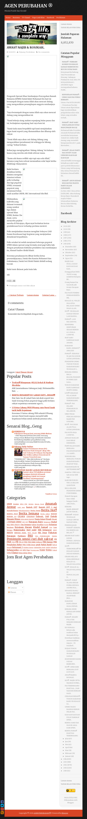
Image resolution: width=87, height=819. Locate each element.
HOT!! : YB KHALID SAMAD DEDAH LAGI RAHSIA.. (72, 313)
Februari (68, 753)
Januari (68, 756)
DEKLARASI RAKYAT (27, 519)
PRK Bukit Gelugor (35, 542)
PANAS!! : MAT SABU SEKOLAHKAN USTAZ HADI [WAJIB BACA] (70, 125)
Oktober (68, 253)
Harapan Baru (36, 521)
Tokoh (54, 550)
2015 (65, 244)
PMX (13, 542)
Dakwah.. (40, 516)
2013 (65, 762)
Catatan (13, 588)
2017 (65, 238)
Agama (16, 504)
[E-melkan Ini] (8, 281)
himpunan (47, 522)
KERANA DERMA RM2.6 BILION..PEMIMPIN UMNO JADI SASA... (72, 377)
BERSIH (54, 514)
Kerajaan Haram (23, 527)
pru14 (38, 545)
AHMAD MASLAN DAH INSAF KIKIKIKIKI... (72, 440)
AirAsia (30, 504)
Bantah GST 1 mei (48, 507)
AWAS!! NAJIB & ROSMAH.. (26, 47)
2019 (65, 232)
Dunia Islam (40, 519)
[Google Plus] (2, 809)
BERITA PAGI (12, 514)
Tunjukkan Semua (51, 494)
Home (8, 18)
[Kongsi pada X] (12, 281)
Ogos (67, 258)
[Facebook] (2, 802)
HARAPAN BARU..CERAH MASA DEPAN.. (71, 603)
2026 (65, 226)
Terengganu (34, 550)
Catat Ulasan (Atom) (24, 372)
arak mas (21, 507)
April (67, 747)
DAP (47, 516)
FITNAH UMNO (14, 522)
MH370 (10, 533)
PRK (25, 542)
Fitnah (48, 519)
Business (16, 18)
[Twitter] (2, 805)
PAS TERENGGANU (42, 536)
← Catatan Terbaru (15, 295)
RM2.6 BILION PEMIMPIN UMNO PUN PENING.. (73, 490)
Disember (69, 247)
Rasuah (9, 547)
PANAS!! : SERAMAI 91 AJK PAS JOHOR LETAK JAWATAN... (72, 356)
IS (20, 525)
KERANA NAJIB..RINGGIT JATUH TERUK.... (72, 509)
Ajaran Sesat (39, 504)
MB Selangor (45, 530)
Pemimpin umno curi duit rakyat (22, 286)
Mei (66, 744)
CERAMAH (30, 517)
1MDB (9, 504)
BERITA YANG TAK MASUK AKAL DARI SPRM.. (72, 725)
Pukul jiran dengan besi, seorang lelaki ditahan (33, 434)
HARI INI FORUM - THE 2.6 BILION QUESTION (72, 482)
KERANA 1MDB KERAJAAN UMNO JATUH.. (73, 611)
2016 (65, 241)
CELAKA (21, 516)
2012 (65, 765)
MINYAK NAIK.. (20, 533)
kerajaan (10, 527)
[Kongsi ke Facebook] (14, 281)
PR (17, 542)
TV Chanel (26, 18)
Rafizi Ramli (46, 545)
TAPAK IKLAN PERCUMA (70, 27)
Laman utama (33, 295)
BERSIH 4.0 (11, 517)
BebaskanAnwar (24, 510)
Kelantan (53, 525)
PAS (30, 535)
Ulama (14, 552)
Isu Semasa (26, 525)
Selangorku (13, 550)
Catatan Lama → (49, 295)
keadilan (40, 525)
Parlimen (22, 536)
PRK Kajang (48, 542)
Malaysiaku (19, 530)
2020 (65, 229)
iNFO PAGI (15, 525)
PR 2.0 (21, 542)
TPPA (9, 553)
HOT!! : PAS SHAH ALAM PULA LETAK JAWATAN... (72, 427)
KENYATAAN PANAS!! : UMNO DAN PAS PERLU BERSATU (71, 97)
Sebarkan (54, 547)
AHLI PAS (23, 504)
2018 (65, 235)
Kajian (33, 525)
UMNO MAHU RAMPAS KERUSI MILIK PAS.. (72, 709)
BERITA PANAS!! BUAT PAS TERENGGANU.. (71, 733)
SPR (20, 550)
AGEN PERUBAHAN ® (29, 6)
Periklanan (60, 18)
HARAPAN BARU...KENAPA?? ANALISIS (72, 348)
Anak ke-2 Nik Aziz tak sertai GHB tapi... (72, 474)
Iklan (8, 525)
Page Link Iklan (38, 18)
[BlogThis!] (10, 281)
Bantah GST (31, 507)
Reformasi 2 (17, 547)
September (69, 255)
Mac (66, 750)
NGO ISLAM (32, 533)
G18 (23, 522)
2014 (65, 759)
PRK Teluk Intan (28, 545)
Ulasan (13, 592)
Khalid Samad (40, 527)
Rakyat (54, 545)
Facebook (50, 18)
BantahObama (12, 511)
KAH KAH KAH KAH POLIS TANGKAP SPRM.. (72, 717)
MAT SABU (31, 530)
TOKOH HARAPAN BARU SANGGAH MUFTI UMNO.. (72, 387)
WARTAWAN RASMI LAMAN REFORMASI (33, 470)
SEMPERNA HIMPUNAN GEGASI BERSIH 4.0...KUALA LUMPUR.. (72, 330)
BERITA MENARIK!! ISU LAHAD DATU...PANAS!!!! (33, 395)
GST (26, 522)
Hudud (54, 522)
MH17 (55, 530)
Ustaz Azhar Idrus (25, 553)
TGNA (49, 550)
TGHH (42, 550)
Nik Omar (42, 533)
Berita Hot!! (49, 510)
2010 (65, 771)
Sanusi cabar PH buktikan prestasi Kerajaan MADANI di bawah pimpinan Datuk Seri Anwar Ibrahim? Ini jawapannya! (37, 475)
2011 (65, 768)
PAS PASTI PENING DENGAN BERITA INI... (72, 295)
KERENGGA (19, 432)
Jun (66, 742)
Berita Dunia (35, 511)
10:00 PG (12, 52)
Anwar (11, 507)
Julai (67, 739)
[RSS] (2, 812)
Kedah (46, 525)
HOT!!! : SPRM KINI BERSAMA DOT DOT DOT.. (72, 669)
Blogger (70, 803)
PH (55, 539)
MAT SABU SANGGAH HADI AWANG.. (72, 340)
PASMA (54, 536)
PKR (9, 542)
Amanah (51, 503)
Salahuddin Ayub (39, 547)
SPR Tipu (26, 550)
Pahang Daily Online (23, 447)
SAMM (48, 547)
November (69, 250)
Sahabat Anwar (28, 547)
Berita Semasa (29, 513)
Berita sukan (45, 514)
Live (50, 527)
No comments (43, 52)
